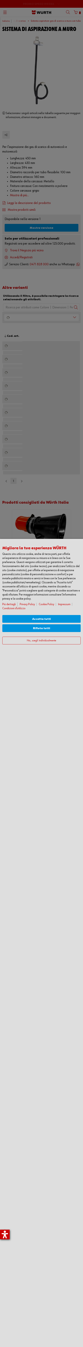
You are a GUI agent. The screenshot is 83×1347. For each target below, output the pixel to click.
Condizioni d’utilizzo (13, 608)
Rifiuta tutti (41, 628)
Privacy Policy (27, 604)
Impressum (64, 604)
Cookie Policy (46, 604)
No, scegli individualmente (41, 640)
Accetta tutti (41, 619)
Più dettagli (9, 604)
